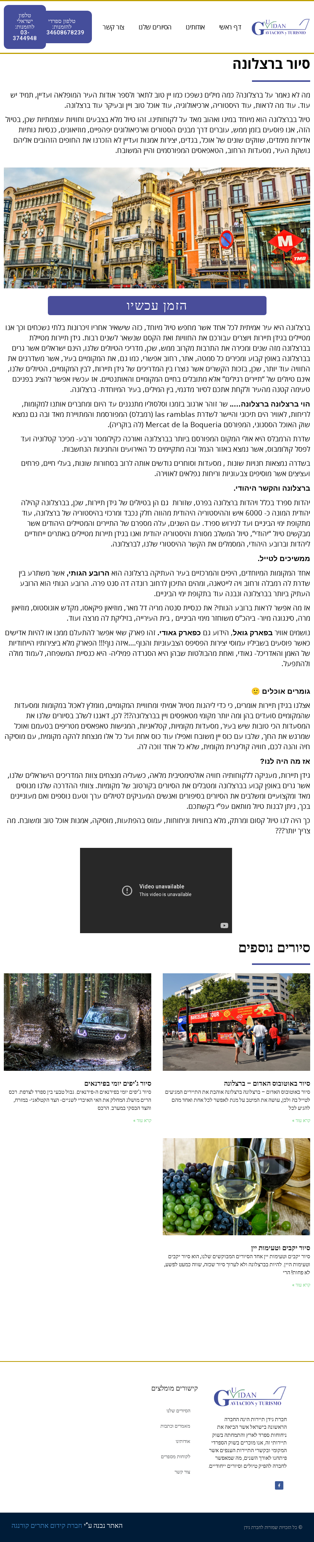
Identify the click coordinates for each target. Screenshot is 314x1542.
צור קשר (113, 27)
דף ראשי (230, 27)
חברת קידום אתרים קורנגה (46, 1525)
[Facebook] (279, 1485)
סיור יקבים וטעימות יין (280, 1248)
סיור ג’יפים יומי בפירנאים (117, 1083)
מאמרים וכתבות (175, 1426)
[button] (62, 27)
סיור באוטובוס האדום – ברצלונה (267, 1083)
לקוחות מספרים (175, 1456)
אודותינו (195, 27)
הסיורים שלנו (155, 27)
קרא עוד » (301, 1120)
